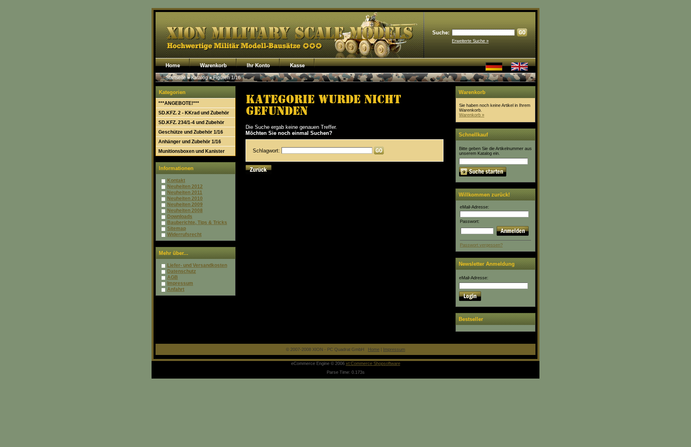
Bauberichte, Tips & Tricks (197, 222)
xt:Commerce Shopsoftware (373, 363)
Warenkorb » (471, 114)
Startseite (176, 77)
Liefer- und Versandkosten (197, 265)
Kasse (297, 65)
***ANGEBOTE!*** (178, 103)
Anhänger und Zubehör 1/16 (189, 141)
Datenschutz (181, 271)
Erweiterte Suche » (470, 40)
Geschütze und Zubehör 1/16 (190, 132)
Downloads (179, 216)
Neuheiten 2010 (185, 198)
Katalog (199, 77)
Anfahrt (175, 289)
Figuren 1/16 (227, 77)
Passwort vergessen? (481, 245)
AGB (172, 277)
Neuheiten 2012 (185, 186)
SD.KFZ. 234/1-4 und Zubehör (191, 122)
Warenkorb (213, 65)
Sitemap (176, 228)
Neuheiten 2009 (185, 204)
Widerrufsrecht (184, 234)
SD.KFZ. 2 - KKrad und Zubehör (193, 113)
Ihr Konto (258, 65)
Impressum (180, 283)
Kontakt (176, 180)
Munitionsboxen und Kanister (191, 151)
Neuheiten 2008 (185, 210)
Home (173, 65)
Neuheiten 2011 (184, 192)
